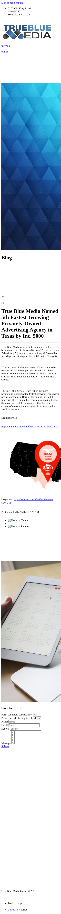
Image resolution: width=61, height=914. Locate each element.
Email (4, 725)
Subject (5, 728)
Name (4, 721)
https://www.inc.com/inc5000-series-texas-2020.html (29, 426)
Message (6, 743)
